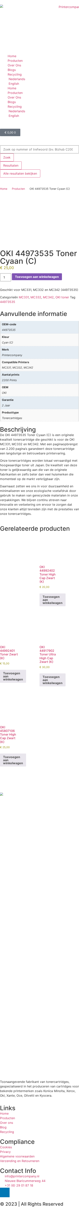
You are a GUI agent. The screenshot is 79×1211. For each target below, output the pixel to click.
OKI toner (62, 297)
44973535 (7, 302)
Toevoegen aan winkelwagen (37, 277)
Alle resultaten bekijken (20, 173)
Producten (15, 61)
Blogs (12, 70)
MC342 (48, 297)
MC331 (24, 297)
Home (12, 56)
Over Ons (14, 65)
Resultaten (10, 165)
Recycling (15, 74)
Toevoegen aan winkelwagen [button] (53, 600)
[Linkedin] (5, 1192)
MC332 (35, 297)
